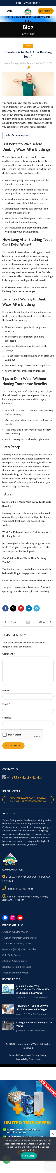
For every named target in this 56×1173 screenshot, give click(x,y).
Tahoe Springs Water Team (18, 63)
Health (32, 34)
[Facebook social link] (5, 608)
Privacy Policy (39, 1055)
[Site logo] (28, 10)
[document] (28, 1118)
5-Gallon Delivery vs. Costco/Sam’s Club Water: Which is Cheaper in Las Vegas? (34, 989)
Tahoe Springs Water (33, 478)
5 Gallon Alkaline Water (15, 931)
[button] (28, 1065)
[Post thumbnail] (8, 991)
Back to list (28, 622)
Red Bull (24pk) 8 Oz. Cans (16, 966)
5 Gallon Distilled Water (15, 972)
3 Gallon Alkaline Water (15, 960)
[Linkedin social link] (29, 608)
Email (6, 704)
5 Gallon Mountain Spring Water (19, 937)
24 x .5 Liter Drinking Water (16, 943)
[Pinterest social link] (21, 608)
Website (6, 717)
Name (6, 690)
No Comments (41, 997)
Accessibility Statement (28, 1059)
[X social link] (13, 608)
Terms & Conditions (19, 1055)
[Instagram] (12, 918)
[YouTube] (20, 918)
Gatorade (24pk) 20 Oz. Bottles (19, 949)
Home (23, 34)
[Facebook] (5, 918)
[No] (53, 1133)
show (26, 135)
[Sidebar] (4, 356)
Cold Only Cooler (11, 955)
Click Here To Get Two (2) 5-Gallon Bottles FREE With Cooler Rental (28, 799)
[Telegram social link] (36, 608)
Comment (8, 653)
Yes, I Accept (28, 1155)
